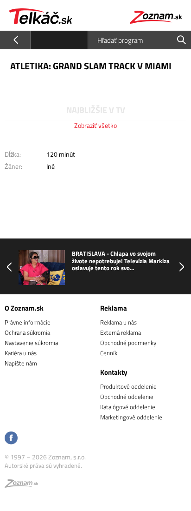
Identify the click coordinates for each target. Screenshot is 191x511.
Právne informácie (28, 322)
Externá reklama (120, 332)
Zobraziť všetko (95, 125)
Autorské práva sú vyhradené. (43, 465)
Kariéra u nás (21, 353)
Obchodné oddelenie (126, 396)
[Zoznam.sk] (21, 485)
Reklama (113, 308)
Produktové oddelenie (128, 386)
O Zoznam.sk (24, 308)
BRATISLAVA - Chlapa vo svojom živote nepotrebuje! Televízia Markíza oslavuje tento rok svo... (121, 261)
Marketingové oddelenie (131, 417)
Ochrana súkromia (27, 332)
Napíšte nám (21, 363)
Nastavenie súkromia (31, 342)
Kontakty (113, 372)
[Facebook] (11, 439)
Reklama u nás (118, 322)
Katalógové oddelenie (127, 406)
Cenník (108, 353)
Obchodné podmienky (128, 342)
